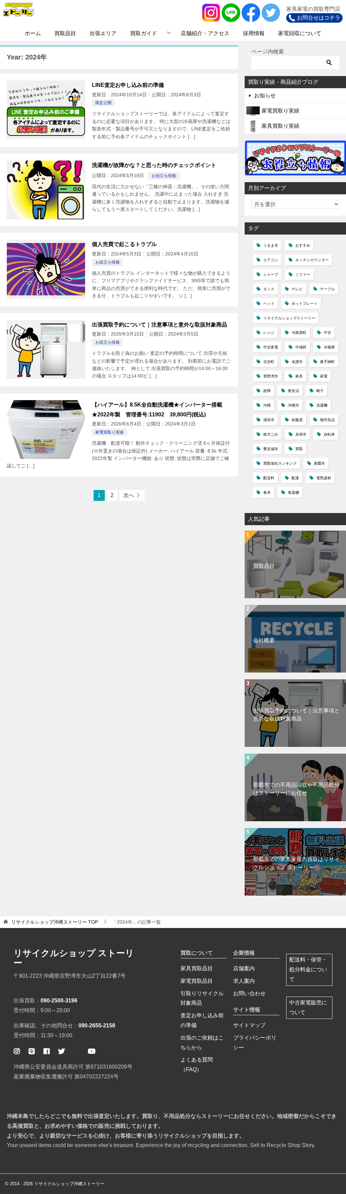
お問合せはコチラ (318, 18)
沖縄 (267, 405)
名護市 (297, 362)
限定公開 (103, 102)
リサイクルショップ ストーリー (74, 958)
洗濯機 (321, 405)
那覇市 (319, 463)
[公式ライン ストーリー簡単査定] (31, 1051)
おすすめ (302, 245)
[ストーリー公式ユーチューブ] (91, 1051)
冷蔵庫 (329, 347)
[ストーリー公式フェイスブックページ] (46, 1051)
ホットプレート (305, 303)
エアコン (270, 260)
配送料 (268, 478)
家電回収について (299, 33)
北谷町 (268, 362)
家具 (299, 376)
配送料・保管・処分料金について (308, 969)
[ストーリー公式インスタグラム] (17, 1051)
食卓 (267, 492)
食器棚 (293, 492)
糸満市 (300, 434)
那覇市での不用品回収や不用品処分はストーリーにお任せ (296, 789)
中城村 (300, 347)
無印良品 (327, 420)
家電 (323, 376)
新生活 (293, 391)
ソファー (302, 274)
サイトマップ (249, 1025)
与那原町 (299, 333)
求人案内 (244, 981)
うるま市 (270, 245)
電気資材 (323, 478)
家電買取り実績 (109, 432)
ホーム (33, 33)
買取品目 (65, 33)
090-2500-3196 (59, 1000)
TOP (54, 922)
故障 (267, 391)
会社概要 (264, 640)
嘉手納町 (327, 362)
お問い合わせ (249, 993)
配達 (295, 478)
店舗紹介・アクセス (205, 33)
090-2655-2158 (96, 1025)
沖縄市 (293, 405)
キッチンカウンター (312, 260)
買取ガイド (143, 33)
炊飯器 (297, 420)
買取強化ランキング (280, 463)
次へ (128, 495)
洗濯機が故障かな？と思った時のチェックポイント (154, 165)
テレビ (297, 289)
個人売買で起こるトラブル (124, 244)
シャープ (270, 274)
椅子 (320, 391)
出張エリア (103, 33)
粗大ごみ (270, 434)
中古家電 (270, 347)
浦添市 (268, 420)
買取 (299, 449)
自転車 (329, 434)
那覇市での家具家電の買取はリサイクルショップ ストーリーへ (296, 863)
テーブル (327, 289)
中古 (327, 333)
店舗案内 (244, 968)
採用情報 (254, 33)
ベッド (268, 303)
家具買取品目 (196, 968)
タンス (268, 289)
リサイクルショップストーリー (289, 318)
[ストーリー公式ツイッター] (61, 1051)
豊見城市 (270, 449)
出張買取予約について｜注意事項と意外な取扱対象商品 (159, 324)
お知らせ (265, 95)
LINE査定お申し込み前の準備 (128, 85)
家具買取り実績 (280, 126)
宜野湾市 (270, 376)
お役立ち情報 (164, 175)
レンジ (268, 333)
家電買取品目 (196, 981)
